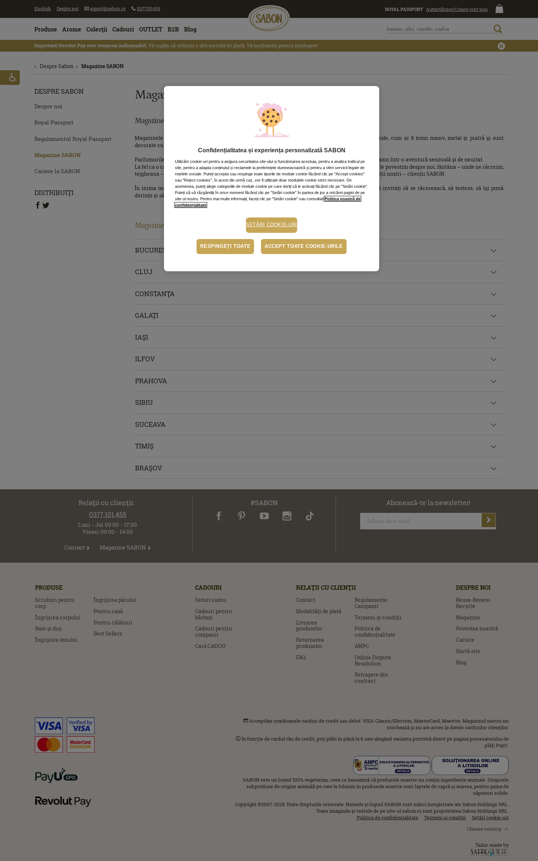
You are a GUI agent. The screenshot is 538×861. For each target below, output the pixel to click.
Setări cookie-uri (271, 224)
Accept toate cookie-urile (304, 246)
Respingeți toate (225, 246)
